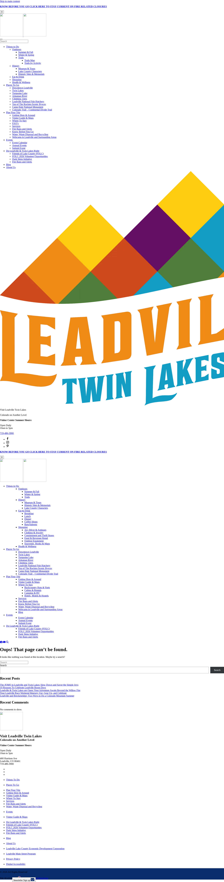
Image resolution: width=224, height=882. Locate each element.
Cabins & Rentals (32, 590)
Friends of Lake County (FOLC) (28, 153)
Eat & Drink (18, 77)
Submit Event (18, 148)
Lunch (27, 516)
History (15, 66)
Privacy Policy (13, 859)
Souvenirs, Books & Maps (37, 543)
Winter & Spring (26, 55)
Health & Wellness (21, 82)
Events (9, 140)
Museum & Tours (26, 68)
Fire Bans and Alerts (22, 129)
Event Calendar (19, 142)
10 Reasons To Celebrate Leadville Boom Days (23, 687)
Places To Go (12, 85)
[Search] (7, 642)
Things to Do (12, 46)
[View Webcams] (1, 642)
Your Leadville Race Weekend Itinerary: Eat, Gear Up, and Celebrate (33, 693)
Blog (8, 164)
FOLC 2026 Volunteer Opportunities (30, 156)
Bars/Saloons (30, 524)
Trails (21, 57)
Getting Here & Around (23, 115)
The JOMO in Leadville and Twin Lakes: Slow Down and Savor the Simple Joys (39, 685)
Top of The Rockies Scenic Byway (29, 104)
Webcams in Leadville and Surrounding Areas (34, 137)
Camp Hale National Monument (27, 107)
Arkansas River (19, 96)
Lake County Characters (30, 71)
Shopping (16, 79)
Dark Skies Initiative (22, 159)
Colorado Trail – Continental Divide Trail (32, 109)
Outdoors (16, 49)
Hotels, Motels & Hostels (36, 595)
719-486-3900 (7, 433)
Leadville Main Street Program (21, 853)
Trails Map (29, 60)
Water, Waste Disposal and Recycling (30, 134)
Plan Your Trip (13, 112)
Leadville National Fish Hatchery (28, 101)
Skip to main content (10, 1)
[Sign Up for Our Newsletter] (4, 642)
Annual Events (19, 145)
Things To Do (13, 779)
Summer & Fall (25, 52)
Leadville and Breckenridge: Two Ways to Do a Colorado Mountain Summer (37, 696)
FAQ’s (15, 123)
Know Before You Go (23, 131)
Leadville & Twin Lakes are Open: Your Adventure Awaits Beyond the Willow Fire (40, 690)
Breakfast (29, 513)
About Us (11, 167)
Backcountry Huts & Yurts (37, 587)
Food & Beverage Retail (36, 538)
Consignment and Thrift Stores (39, 535)
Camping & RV (32, 593)
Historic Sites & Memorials (31, 74)
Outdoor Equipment (34, 541)
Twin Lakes (18, 90)
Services (16, 126)
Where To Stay (19, 120)
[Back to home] (23, 35)
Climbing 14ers (19, 98)
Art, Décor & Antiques (35, 530)
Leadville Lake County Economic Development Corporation (35, 848)
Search (3, 665)
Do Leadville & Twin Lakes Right (22, 151)
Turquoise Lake (19, 93)
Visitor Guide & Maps (23, 118)
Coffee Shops (30, 521)
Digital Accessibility (15, 864)
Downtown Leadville (22, 88)
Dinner (27, 519)
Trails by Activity (32, 63)
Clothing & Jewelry (33, 532)
